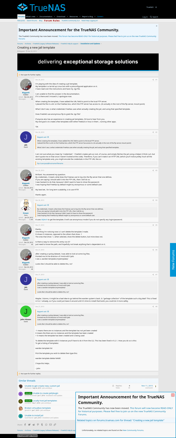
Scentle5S (28, 403)
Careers (100, 16)
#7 (156, 275)
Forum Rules (52, 20)
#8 (156, 306)
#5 (156, 225)
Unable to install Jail (34, 415)
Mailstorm (28, 388)
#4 (156, 200)
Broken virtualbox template (38, 408)
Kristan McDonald (31, 396)
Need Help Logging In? (90, 20)
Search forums (32, 20)
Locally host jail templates (45, 400)
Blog (40, 20)
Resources (74, 16)
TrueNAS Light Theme (28, 436)
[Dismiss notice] (156, 26)
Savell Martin (29, 418)
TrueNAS (149, 7)
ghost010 (28, 410)
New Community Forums (133, 430)
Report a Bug (87, 16)
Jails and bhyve (47, 388)
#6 (156, 250)
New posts (21, 20)
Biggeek (22, 51)
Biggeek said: (42, 137)
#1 (156, 80)
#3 (156, 170)
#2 (156, 132)
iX (156, 7)
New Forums (173, 260)
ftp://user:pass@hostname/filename (50, 163)
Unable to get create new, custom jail (42, 385)
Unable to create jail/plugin (45, 393)
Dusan (26, 213)
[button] (37, 16)
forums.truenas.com (108, 420)
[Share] (153, 79)
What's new (30, 16)
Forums (21, 16)
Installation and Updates (54, 396)
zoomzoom (149, 388)
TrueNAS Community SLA (71, 20)
